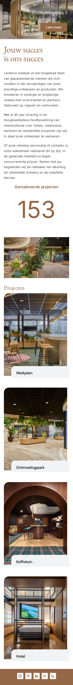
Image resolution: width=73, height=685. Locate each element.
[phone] (53, 676)
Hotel (20, 656)
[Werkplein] (35, 296)
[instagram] (20, 676)
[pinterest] (28, 676)
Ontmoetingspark (30, 467)
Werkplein (24, 373)
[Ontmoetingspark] (35, 390)
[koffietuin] (35, 485)
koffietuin (24, 561)
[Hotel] (35, 579)
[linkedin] (36, 676)
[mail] (45, 676)
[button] (7, 258)
